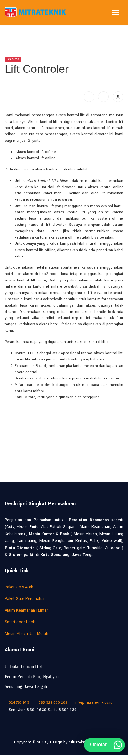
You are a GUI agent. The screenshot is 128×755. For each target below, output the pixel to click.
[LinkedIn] (103, 96)
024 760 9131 (20, 702)
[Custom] (83, 716)
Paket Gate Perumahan (25, 598)
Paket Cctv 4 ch (19, 587)
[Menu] (115, 12)
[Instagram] (54, 716)
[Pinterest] (25, 716)
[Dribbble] (45, 716)
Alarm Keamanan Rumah (27, 610)
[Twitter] (118, 96)
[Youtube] (35, 716)
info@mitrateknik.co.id (93, 702)
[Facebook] (89, 96)
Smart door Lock (20, 622)
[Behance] (64, 716)
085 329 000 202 (53, 702)
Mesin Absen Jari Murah (26, 634)
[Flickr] (73, 716)
